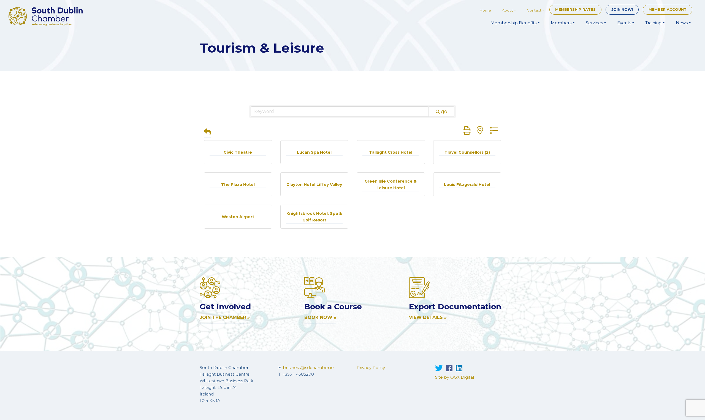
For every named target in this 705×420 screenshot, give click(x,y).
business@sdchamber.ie (308, 367)
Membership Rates (575, 9)
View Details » (428, 317)
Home (485, 10)
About (507, 10)
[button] (207, 132)
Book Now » (320, 317)
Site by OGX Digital (454, 377)
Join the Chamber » (225, 317)
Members (561, 22)
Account (668, 9)
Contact (534, 10)
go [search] (444, 112)
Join (622, 9)
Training (653, 22)
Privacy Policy (371, 367)
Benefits (513, 22)
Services (594, 22)
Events (624, 22)
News (682, 22)
